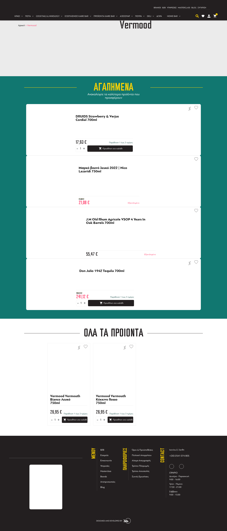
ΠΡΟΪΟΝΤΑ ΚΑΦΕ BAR (104, 16)
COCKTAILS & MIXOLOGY (48, 16)
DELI (149, 16)
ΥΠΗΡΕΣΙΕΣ (172, 8)
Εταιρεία (104, 455)
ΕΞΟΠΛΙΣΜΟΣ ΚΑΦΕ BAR (76, 16)
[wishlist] (203, 16)
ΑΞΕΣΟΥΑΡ (125, 16)
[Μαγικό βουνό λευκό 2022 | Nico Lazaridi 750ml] (106, 176)
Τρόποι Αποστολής (140, 471)
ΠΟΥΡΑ (138, 16)
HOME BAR (172, 16)
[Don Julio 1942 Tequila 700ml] (101, 279)
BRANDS (157, 8)
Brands (103, 476)
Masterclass (105, 471)
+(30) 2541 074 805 (179, 455)
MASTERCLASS (184, 8)
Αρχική (21, 25)
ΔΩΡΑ (159, 16)
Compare (189, 108)
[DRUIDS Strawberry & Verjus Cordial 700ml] (101, 124)
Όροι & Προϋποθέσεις (142, 450)
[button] (195, 107)
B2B (164, 8)
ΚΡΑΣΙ (17, 16)
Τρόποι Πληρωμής (140, 466)
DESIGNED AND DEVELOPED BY (109, 521)
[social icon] (171, 466)
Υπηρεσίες (104, 466)
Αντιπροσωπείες (107, 482)
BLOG (193, 8)
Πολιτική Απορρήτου (141, 455)
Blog (102, 487)
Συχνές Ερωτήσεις (140, 476)
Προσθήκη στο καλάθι (113, 148)
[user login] (209, 16)
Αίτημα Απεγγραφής (141, 460)
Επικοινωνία (106, 460)
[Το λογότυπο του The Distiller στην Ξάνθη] (112, 8)
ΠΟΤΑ (28, 16)
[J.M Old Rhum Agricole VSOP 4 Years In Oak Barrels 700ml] (117, 227)
